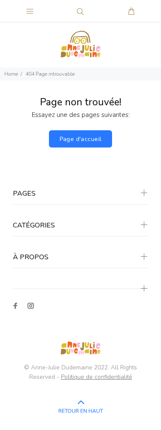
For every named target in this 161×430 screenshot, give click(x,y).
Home (11, 74)
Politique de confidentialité (96, 377)
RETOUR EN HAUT (80, 411)
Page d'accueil (81, 139)
